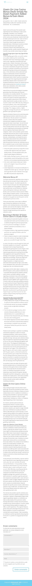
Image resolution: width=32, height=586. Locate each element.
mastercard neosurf (21, 84)
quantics (7, 21)
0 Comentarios (16, 24)
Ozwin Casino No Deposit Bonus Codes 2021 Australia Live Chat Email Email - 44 (15, 22)
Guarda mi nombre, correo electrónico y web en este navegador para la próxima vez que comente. (15, 563)
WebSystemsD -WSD (16, 582)
